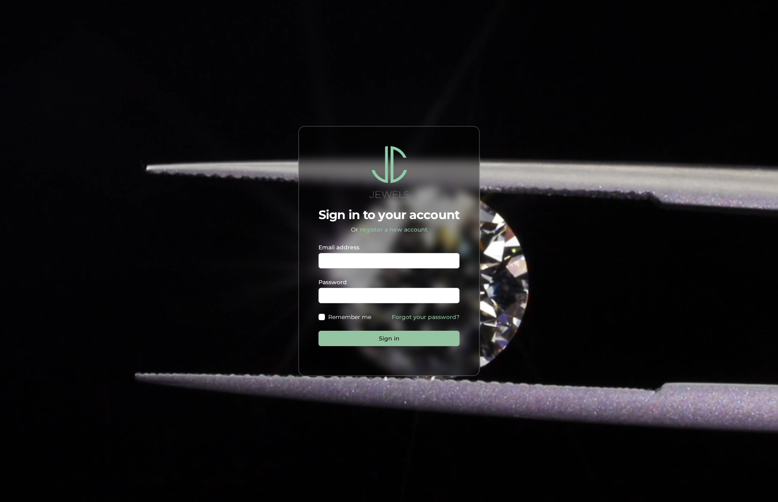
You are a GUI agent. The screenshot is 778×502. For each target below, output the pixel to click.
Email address (338, 247)
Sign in (389, 338)
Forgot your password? (426, 317)
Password (332, 282)
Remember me (349, 317)
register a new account (393, 229)
